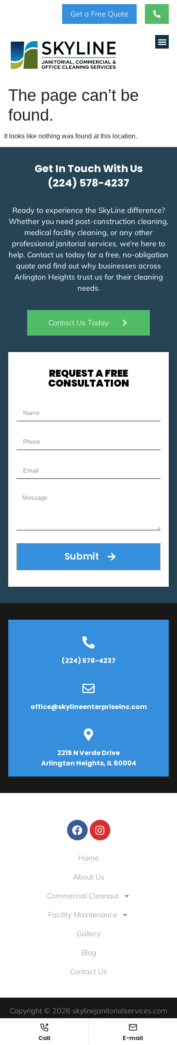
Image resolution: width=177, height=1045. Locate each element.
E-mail (133, 1037)
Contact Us (88, 971)
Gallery (88, 933)
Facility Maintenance (82, 914)
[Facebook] (77, 830)
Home (88, 858)
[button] (162, 42)
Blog (88, 952)
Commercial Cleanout (83, 895)
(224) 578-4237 (88, 183)
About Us (89, 877)
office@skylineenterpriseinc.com (88, 706)
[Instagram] (100, 830)
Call (44, 1037)
